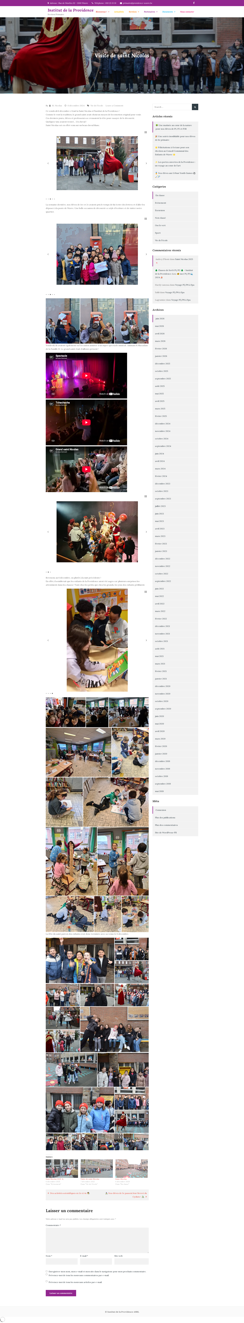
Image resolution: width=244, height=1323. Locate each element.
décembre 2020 (162, 686)
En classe (160, 195)
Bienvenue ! (101, 11)
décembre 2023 (162, 483)
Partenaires (149, 11)
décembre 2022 (162, 558)
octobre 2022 (161, 573)
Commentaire (53, 1225)
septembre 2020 (163, 708)
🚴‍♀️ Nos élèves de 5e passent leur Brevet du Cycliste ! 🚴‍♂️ (126, 1195)
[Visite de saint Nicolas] (97, 1168)
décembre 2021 (162, 626)
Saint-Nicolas (121, 1179)
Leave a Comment (114, 105)
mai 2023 (159, 521)
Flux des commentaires (166, 825)
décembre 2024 (162, 423)
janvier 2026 (161, 356)
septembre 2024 (163, 446)
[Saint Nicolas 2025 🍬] (62, 1168)
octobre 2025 (161, 371)
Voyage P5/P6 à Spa (184, 285)
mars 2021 (160, 663)
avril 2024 (160, 461)
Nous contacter (187, 11)
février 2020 (161, 746)
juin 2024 (159, 453)
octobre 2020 (161, 701)
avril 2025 (159, 401)
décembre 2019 (162, 761)
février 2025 (161, 416)
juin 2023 (159, 513)
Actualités (119, 11)
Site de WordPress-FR (166, 832)
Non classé (160, 218)
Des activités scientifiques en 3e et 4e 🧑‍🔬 (70, 1193)
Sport (158, 233)
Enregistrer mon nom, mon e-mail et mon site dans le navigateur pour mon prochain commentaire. (97, 1271)
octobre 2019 (161, 776)
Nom (49, 1256)
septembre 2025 (163, 378)
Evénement (160, 203)
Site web (118, 1256)
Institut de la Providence (71, 10)
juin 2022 (159, 588)
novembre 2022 (162, 566)
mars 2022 (160, 611)
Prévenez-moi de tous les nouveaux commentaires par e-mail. (79, 1275)
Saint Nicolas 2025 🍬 (55, 1179)
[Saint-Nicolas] (131, 1168)
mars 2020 (160, 738)
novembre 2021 (162, 633)
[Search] (195, 107)
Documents (167, 11)
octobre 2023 (161, 491)
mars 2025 (160, 408)
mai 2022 (159, 596)
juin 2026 (160, 318)
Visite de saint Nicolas (90, 1179)
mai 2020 (159, 723)
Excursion (160, 210)
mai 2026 (159, 326)
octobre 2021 (161, 641)
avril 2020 (160, 731)
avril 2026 (159, 333)
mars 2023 (160, 536)
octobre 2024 (161, 438)
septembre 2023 (163, 498)
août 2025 (160, 386)
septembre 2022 (163, 581)
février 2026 (161, 348)
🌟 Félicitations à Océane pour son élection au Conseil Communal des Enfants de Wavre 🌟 (172, 151)
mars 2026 (160, 341)
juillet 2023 (160, 506)
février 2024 (161, 476)
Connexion (161, 810)
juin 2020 (159, 716)
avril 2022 (159, 603)
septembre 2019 (163, 783)
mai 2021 (159, 656)
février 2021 (161, 671)
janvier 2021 (161, 678)
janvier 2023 (161, 551)
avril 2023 (159, 528)
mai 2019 (159, 791)
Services (133, 11)
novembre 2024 (162, 431)
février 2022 (161, 618)
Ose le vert (160, 225)
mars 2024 (160, 468)
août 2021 (159, 648)
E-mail (84, 1256)
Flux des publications (165, 817)
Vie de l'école (96, 105)
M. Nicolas (57, 105)
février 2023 (161, 543)
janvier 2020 (161, 753)
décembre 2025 (162, 363)
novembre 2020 (162, 693)
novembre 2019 (162, 768)
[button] (48, 163)
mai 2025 (159, 393)
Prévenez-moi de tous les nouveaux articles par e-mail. (75, 1282)
